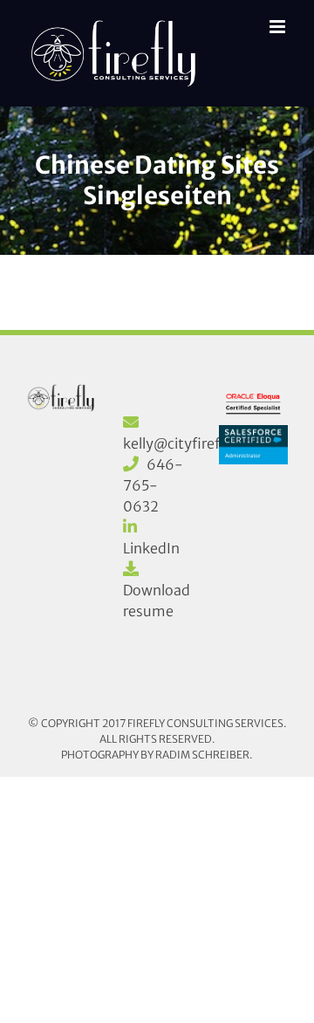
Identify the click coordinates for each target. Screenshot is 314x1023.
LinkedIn (151, 548)
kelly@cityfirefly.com (194, 443)
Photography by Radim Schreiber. (157, 754)
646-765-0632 (153, 485)
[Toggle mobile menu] (279, 26)
